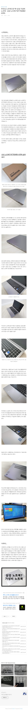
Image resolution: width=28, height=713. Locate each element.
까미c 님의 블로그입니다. (6, 694)
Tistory (21, 708)
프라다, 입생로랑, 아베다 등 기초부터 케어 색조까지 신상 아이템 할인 (9, 608)
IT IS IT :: (3, 692)
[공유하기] (7, 616)
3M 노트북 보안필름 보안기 (11, 595)
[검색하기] (26, 1)
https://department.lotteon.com (10, 603)
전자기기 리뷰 (4, 7)
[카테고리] (2, 1)
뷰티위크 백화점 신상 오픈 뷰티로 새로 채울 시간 (9, 605)
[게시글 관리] (9, 616)
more (26, 663)
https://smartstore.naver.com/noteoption (12, 592)
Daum (13, 708)
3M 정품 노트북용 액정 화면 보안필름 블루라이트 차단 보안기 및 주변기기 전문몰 (13, 597)
